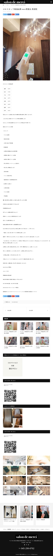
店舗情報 (9, 529)
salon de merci (9, 11)
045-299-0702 (27, 548)
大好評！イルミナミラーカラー (43, 523)
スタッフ (14, 529)
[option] (10, 515)
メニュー (18, 529)
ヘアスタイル (32, 529)
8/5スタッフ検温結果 (24, 519)
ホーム (4, 529)
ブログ (27, 529)
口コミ (38, 529)
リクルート (47, 529)
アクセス (23, 529)
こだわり (42, 529)
